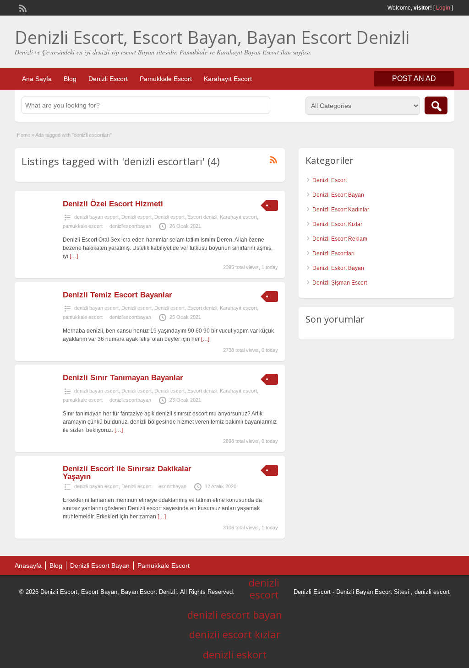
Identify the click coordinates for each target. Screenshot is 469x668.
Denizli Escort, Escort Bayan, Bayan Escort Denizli (212, 37)
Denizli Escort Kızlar (337, 224)
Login (443, 8)
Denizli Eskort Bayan (338, 268)
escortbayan (172, 486)
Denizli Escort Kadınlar (340, 209)
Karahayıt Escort (228, 78)
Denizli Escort (108, 78)
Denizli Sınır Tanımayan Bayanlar (123, 377)
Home (23, 135)
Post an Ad (414, 78)
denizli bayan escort (96, 217)
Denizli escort (136, 217)
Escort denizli (202, 217)
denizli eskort (235, 654)
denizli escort (432, 591)
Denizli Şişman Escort (339, 283)
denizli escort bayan (234, 614)
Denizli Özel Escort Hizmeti (113, 203)
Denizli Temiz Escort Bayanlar (117, 295)
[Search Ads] (436, 105)
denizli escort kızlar (234, 634)
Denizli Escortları (333, 253)
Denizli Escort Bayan (338, 195)
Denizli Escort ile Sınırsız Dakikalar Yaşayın (127, 472)
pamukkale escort (83, 226)
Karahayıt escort (238, 217)
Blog (70, 78)
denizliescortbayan (130, 226)
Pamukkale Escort (166, 78)
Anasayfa (28, 565)
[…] (74, 256)
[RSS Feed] (22, 7)
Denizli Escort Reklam (339, 239)
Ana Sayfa (37, 78)
